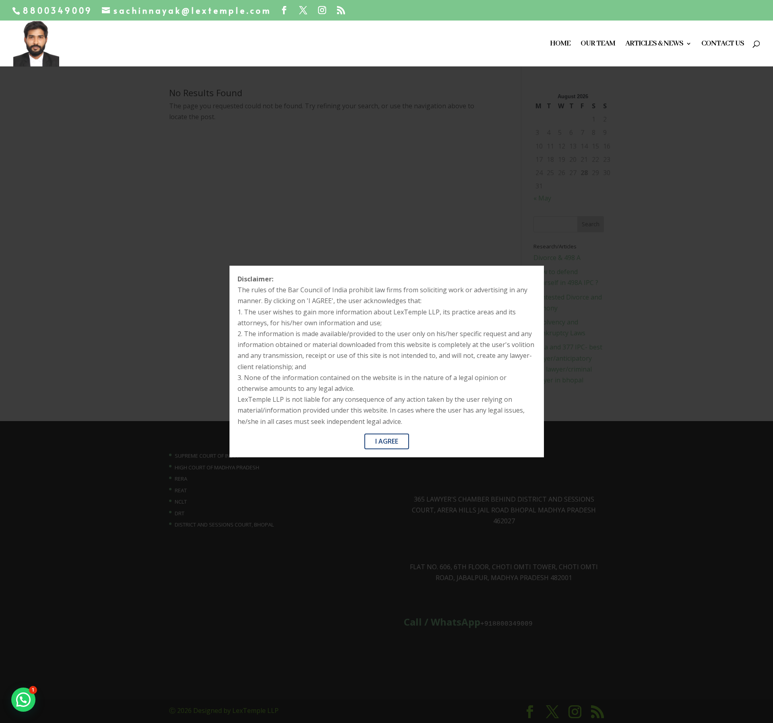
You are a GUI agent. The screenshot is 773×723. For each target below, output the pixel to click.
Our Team (598, 44)
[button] (23, 700)
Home (560, 44)
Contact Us (722, 44)
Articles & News (654, 44)
